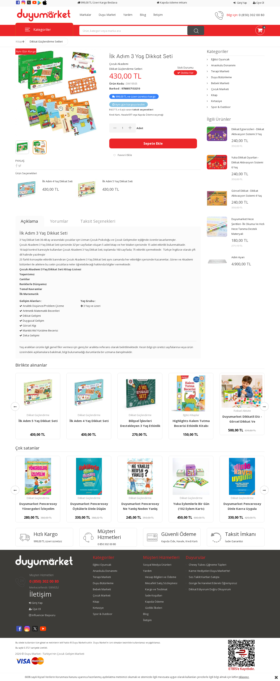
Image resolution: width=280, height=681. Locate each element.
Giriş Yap (242, 3)
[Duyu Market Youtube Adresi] (35, 4)
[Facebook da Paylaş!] (16, 165)
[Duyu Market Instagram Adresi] (23, 4)
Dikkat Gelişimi (31, 316)
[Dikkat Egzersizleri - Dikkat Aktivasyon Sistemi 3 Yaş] (217, 133)
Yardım (127, 14)
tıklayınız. (244, 677)
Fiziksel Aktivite (242, 411)
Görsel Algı (29, 325)
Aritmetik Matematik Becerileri (41, 311)
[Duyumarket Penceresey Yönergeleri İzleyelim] (37, 476)
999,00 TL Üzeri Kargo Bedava (98, 2)
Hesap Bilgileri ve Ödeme (160, 577)
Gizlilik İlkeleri (153, 608)
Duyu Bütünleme (221, 77)
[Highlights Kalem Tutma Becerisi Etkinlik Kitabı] (191, 393)
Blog (143, 14)
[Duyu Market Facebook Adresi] (18, 4)
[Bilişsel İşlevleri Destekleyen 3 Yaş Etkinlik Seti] (140, 393)
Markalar (85, 14)
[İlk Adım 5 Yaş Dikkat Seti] (37, 393)
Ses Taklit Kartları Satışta (204, 577)
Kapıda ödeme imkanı (173, 2)
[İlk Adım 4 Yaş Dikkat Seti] (88, 393)
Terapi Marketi (220, 71)
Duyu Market (107, 14)
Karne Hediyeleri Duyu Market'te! (209, 571)
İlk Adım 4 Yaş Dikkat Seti (57, 181)
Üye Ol (260, 3)
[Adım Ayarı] (217, 261)
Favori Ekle (125, 155)
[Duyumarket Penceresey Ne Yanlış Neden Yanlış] (140, 476)
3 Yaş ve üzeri (91, 306)
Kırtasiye (216, 101)
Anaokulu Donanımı (223, 65)
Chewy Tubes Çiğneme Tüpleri (207, 564)
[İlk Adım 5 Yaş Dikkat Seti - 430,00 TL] (86, 190)
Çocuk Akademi (118, 64)
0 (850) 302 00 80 (251, 15)
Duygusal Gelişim (33, 320)
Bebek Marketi (220, 83)
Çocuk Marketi (220, 89)
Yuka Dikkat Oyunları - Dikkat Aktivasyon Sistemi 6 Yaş (247, 162)
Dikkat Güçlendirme (38, 415)
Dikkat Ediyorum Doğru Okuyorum (210, 589)
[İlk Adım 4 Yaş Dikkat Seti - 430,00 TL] (26, 190)
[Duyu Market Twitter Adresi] (29, 4)
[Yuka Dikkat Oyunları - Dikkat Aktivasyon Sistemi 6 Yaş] (217, 162)
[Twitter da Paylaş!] (20, 165)
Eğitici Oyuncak (220, 59)
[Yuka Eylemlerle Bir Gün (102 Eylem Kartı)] (191, 476)
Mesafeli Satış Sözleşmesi (161, 583)
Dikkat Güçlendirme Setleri (46, 41)
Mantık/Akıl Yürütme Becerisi (40, 330)
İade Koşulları (153, 595)
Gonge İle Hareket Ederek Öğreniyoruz (213, 583)
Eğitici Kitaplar (191, 415)
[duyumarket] (43, 15)
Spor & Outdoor (221, 107)
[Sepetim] (260, 31)
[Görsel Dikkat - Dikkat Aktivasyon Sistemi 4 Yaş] (217, 198)
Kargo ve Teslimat (156, 589)
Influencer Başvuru (43, 615)
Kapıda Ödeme (154, 601)
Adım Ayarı (238, 257)
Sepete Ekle (153, 143)
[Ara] (195, 30)
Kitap (19, 41)
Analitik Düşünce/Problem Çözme (43, 306)
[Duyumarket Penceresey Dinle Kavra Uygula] (242, 476)
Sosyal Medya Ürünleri (157, 564)
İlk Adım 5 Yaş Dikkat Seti (117, 181)
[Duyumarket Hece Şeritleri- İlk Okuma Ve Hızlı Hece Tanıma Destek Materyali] (217, 226)
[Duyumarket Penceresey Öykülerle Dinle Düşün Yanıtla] (88, 476)
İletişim (158, 14)
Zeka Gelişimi (30, 335)
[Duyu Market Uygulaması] (40, 4)
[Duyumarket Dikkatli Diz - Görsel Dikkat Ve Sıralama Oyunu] (242, 391)
